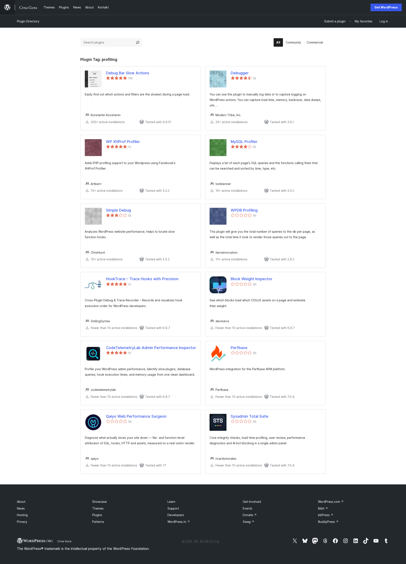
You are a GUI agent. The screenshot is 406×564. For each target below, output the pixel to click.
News (21, 508)
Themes (98, 508)
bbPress (325, 515)
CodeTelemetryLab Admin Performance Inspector (151, 347)
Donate (250, 515)
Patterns (98, 521)
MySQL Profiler (244, 141)
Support (173, 508)
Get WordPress (386, 7)
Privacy (22, 521)
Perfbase (239, 347)
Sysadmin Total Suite (249, 416)
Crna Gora (64, 541)
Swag (248, 521)
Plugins (97, 515)
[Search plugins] (137, 42)
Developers (175, 515)
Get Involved (252, 501)
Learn (171, 501)
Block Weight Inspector (251, 279)
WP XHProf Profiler (123, 141)
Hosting (22, 515)
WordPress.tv (178, 521)
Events (247, 508)
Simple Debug (118, 210)
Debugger (240, 73)
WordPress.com (331, 501)
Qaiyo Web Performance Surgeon (136, 416)
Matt (323, 508)
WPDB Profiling (244, 210)
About (21, 501)
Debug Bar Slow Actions (127, 73)
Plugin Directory (28, 21)
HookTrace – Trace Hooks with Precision (142, 279)
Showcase (99, 501)
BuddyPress (328, 521)
